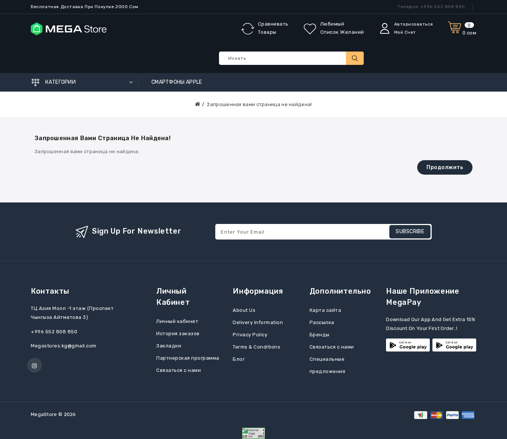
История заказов (178, 333)
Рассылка (322, 322)
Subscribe (410, 231)
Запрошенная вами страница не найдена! (259, 104)
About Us (244, 310)
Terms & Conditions (256, 347)
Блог (239, 359)
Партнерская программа (187, 358)
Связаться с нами (178, 370)
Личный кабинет (177, 321)
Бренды (320, 334)
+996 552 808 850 (54, 331)
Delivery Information (258, 322)
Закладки (168, 346)
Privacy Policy (250, 334)
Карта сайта (325, 310)
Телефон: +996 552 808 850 (431, 6)
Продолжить (444, 167)
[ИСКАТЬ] (355, 58)
